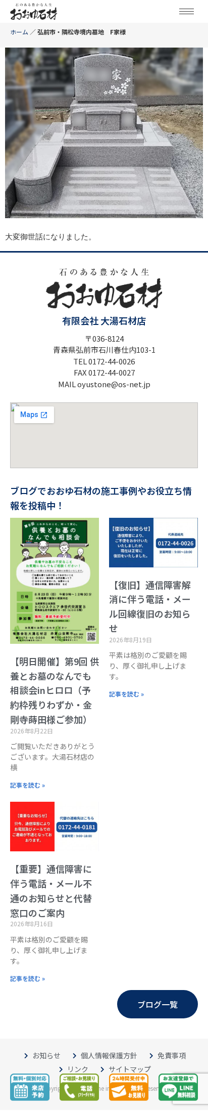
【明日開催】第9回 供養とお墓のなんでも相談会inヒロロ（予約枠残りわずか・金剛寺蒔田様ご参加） (54, 690)
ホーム (19, 31)
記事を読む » (27, 784)
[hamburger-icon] (186, 11)
